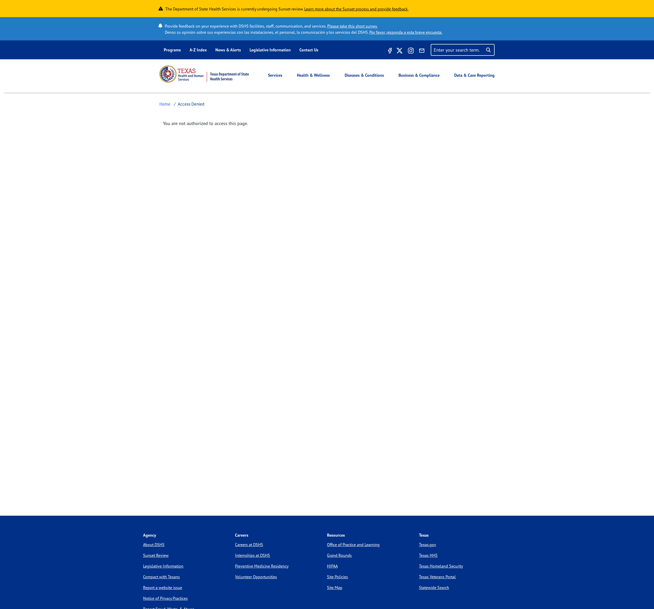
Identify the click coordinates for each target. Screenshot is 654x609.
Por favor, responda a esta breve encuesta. (405, 32)
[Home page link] (204, 74)
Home (164, 104)
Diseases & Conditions (364, 75)
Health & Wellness (313, 75)
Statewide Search (434, 587)
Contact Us (308, 49)
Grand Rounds (339, 555)
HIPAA (332, 566)
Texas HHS (428, 555)
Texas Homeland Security (441, 566)
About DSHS (154, 544)
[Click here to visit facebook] (389, 51)
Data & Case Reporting (474, 75)
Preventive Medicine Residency (261, 566)
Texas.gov (427, 544)
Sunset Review (156, 555)
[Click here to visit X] (399, 51)
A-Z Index (198, 49)
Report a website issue (162, 587)
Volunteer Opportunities (256, 576)
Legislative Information (270, 49)
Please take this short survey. (352, 26)
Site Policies (337, 576)
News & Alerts (228, 49)
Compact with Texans (161, 576)
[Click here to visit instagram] (411, 51)
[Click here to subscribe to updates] (421, 51)
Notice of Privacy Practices (165, 598)
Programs (172, 49)
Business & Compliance (419, 75)
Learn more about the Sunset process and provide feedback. (356, 9)
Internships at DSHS (252, 555)
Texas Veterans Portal (437, 576)
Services (275, 75)
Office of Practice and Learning (353, 544)
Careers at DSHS (249, 544)
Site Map (334, 587)
